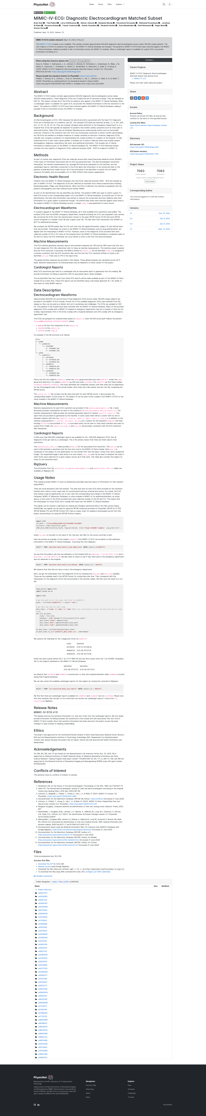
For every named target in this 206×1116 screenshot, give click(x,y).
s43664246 (43, 955)
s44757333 (42, 968)
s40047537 (42, 893)
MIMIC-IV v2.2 (140, 78)
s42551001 (42, 941)
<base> (55, 882)
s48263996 (43, 1020)
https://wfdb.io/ (96, 799)
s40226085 (42, 896)
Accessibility (167, 1105)
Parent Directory (45, 890)
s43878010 (42, 961)
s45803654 (43, 992)
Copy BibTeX (84, 61)
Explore (119, 4)
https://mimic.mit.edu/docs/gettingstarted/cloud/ (71, 830)
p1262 (66, 882)
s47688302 (42, 1013)
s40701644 (42, 910)
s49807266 (42, 1054)
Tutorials (131, 1097)
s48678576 (42, 1030)
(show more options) (88, 76)
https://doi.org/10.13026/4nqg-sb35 (66, 72)
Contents (149, 60)
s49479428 (42, 1044)
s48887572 (42, 1037)
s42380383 (43, 937)
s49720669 (42, 1051)
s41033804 (42, 917)
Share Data (90, 1089)
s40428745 (42, 903)
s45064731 (42, 975)
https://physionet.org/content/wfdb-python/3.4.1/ (58, 845)
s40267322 (42, 900)
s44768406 (43, 972)
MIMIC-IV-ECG (46, 44)
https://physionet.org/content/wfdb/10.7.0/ (55, 835)
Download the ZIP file (47, 864)
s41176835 (42, 920)
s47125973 (42, 1006)
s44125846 (42, 965)
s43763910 (42, 958)
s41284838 (42, 924)
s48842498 (43, 1033)
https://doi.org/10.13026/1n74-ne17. (83, 804)
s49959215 (42, 1057)
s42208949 (42, 934)
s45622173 (42, 985)
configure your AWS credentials (97, 872)
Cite (73, 61)
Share (91, 4)
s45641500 (42, 989)
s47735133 (42, 1016)
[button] (131, 98)
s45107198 (42, 979)
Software (131, 1089)
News (88, 1097)
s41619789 (42, 927)
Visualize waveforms (44, 876)
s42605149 (42, 944)
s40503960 (43, 907)
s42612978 (42, 948)
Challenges (132, 1093)
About (100, 4)
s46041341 (42, 996)
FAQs (109, 4)
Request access (44, 866)
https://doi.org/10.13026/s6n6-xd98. (62, 796)
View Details (150, 181)
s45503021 (42, 982)
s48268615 (42, 1023)
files (60, 882)
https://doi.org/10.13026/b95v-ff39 (144, 154)
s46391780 (42, 999)
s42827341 (42, 951)
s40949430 (43, 914)
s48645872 (42, 1027)
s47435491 (42, 1009)
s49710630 (42, 1047)
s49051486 (42, 1040)
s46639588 (43, 1003)
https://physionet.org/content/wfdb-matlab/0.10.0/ (58, 840)
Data (129, 1085)
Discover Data (91, 1085)
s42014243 (42, 931)
